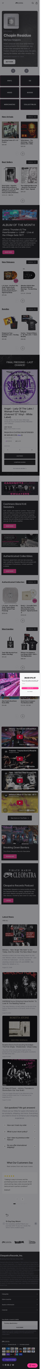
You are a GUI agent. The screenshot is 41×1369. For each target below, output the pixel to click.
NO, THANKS (30, 691)
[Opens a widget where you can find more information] (32, 1365)
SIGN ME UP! (30, 688)
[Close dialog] (39, 674)
